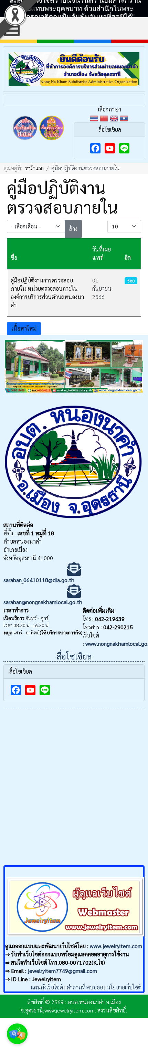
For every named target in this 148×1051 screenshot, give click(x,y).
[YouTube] (109, 148)
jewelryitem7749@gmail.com (62, 970)
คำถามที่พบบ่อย (85, 987)
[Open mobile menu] (12, 28)
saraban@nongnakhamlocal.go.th (42, 601)
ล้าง (73, 228)
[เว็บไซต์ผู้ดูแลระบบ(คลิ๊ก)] (75, 937)
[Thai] (95, 117)
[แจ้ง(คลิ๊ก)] (25, 141)
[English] (115, 117)
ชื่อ (14, 257)
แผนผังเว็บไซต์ (47, 987)
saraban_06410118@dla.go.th (38, 579)
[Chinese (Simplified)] (105, 117)
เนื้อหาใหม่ (23, 328)
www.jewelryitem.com (116, 946)
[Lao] (125, 117)
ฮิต (128, 257)
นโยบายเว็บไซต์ (124, 987)
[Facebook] (95, 148)
